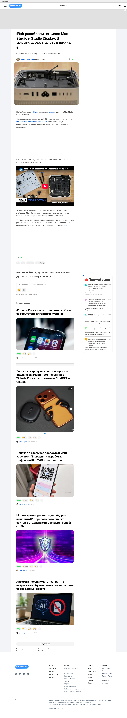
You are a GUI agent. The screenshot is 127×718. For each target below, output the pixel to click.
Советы (104, 666)
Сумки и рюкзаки (70, 686)
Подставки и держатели (72, 691)
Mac (23, 263)
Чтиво (90, 683)
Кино (89, 686)
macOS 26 (52, 668)
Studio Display (39, 263)
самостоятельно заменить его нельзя (31, 121)
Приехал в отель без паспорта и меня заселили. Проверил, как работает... (96, 348)
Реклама (105, 683)
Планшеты (68, 676)
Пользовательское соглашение (24, 700)
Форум (90, 677)
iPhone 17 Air (53, 677)
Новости (90, 668)
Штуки (66, 684)
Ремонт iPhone (107, 676)
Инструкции (106, 668)
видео (51, 112)
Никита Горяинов (24, 504)
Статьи (90, 666)
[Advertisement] (63, 19)
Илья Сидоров (23, 358)
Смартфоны (68, 673)
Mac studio (29, 263)
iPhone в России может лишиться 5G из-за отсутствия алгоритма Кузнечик (97, 294)
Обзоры (67, 666)
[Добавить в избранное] (69, 59)
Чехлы (66, 681)
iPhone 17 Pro (53, 674)
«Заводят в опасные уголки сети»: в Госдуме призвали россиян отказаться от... (97, 309)
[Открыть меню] (5, 6)
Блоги (90, 674)
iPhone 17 (52, 671)
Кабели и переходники (72, 689)
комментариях (32, 294)
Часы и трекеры (69, 678)
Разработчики (107, 673)
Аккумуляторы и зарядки (72, 671)
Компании (91, 680)
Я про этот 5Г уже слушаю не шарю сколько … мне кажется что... (97, 317)
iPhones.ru (53, 709)
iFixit (35, 112)
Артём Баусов (23, 442)
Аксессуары (92, 671)
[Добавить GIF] (24, 290)
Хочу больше (45, 644)
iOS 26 (51, 666)
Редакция (105, 680)
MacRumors (68, 225)
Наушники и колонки (71, 668)
